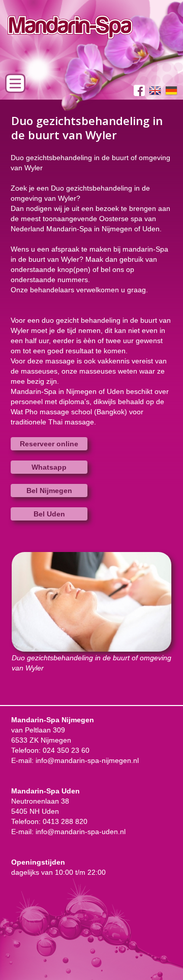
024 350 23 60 (66, 750)
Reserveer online (49, 444)
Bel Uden (49, 514)
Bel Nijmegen (49, 490)
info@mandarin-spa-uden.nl (81, 832)
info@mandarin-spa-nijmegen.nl (87, 760)
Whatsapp (49, 467)
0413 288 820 (65, 821)
